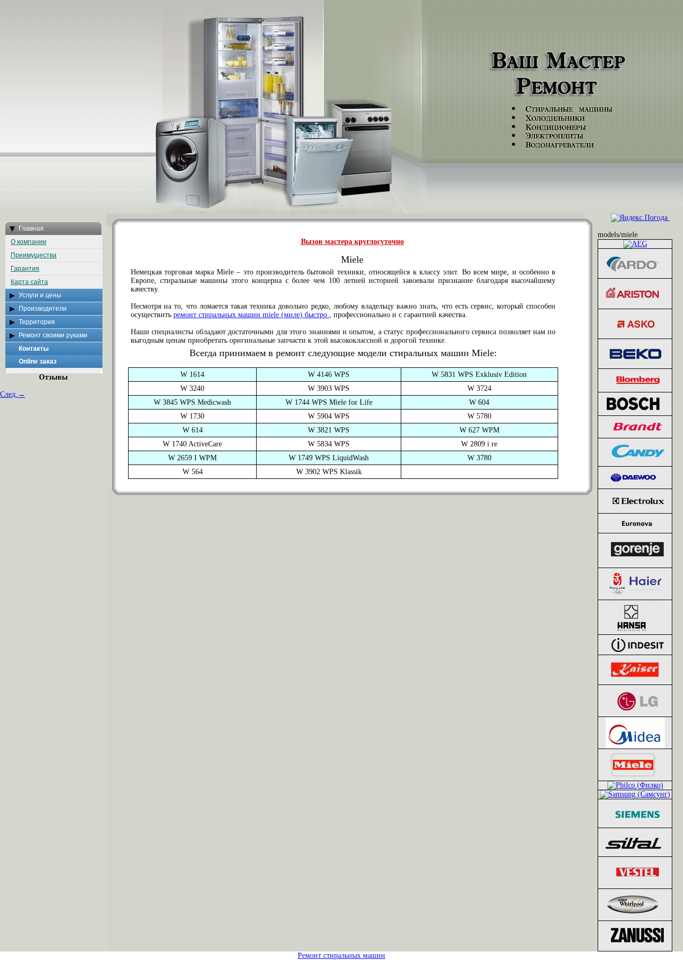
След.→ (12, 394)
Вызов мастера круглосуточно (352, 242)
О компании (28, 242)
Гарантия (25, 268)
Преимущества (34, 255)
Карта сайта (29, 282)
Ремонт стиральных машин (341, 955)
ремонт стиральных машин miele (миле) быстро (251, 315)
